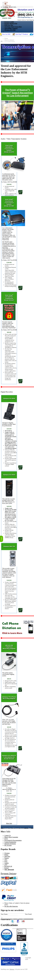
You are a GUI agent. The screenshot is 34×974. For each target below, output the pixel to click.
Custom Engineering (10, 842)
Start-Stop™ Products (21, 34)
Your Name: (4, 914)
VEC (5, 859)
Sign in (15, 831)
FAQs (6, 839)
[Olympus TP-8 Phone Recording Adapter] (10, 717)
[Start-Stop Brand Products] (13, 35)
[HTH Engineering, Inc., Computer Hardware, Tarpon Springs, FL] (24, 949)
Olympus (7, 853)
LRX (5, 864)
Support (6, 9)
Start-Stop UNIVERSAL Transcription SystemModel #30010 (9, 148)
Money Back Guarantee (11, 837)
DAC (6, 861)
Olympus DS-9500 (9, 398)
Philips (6, 855)
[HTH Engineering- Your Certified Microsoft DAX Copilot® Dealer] (11, 965)
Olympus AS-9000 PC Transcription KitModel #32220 (9, 757)
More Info (20, 192)
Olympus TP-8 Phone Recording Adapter (9, 698)
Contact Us (7, 5)
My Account (8, 845)
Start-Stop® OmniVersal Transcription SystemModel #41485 (9, 202)
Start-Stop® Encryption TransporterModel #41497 (9, 297)
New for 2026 (6, 34)
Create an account (24, 831)
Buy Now (20, 689)
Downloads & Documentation (13, 840)
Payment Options (8, 873)
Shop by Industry (9, 40)
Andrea (6, 863)
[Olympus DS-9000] (9, 497)
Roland (6, 868)
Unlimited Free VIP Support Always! (13, 828)
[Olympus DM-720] (12, 566)
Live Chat (1, 539)
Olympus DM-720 (9, 546)
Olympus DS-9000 (9, 475)
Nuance (6, 858)
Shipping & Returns (10, 843)
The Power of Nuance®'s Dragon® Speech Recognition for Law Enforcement (17, 93)
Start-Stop (7, 856)
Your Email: (28, 914)
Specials (18, 833)
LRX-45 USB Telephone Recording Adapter (9, 647)
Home (6, 2)
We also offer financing (11, 906)
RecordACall (8, 866)
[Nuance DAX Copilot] (31, 35)
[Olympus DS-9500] (9, 421)
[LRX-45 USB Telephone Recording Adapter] (9, 671)
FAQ (5, 4)
